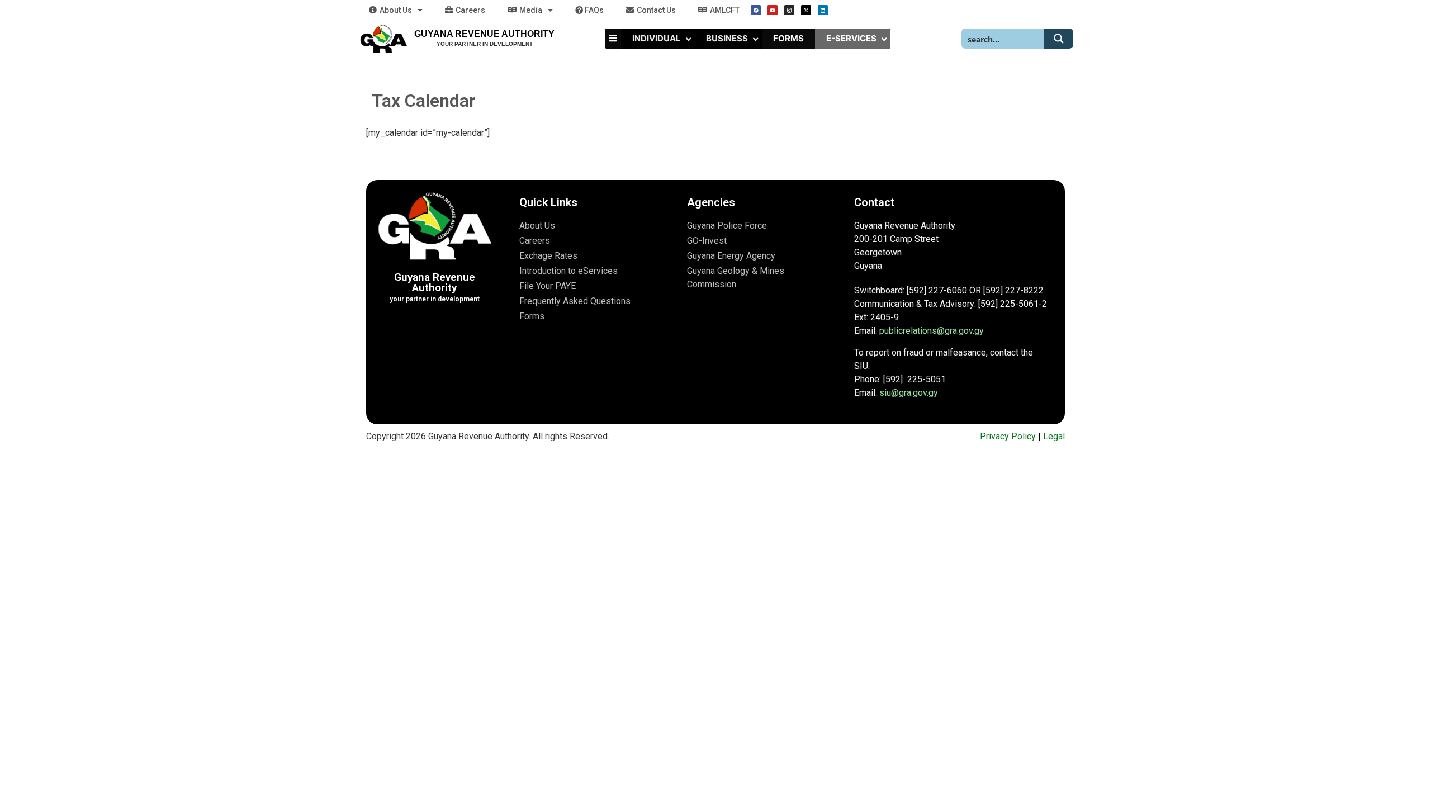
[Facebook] (756, 10)
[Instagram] (789, 10)
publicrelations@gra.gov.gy (931, 330)
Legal (1054, 436)
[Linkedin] (823, 10)
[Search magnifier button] (1058, 39)
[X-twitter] (806, 10)
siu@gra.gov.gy (908, 392)
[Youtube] (772, 10)
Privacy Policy (1008, 436)
